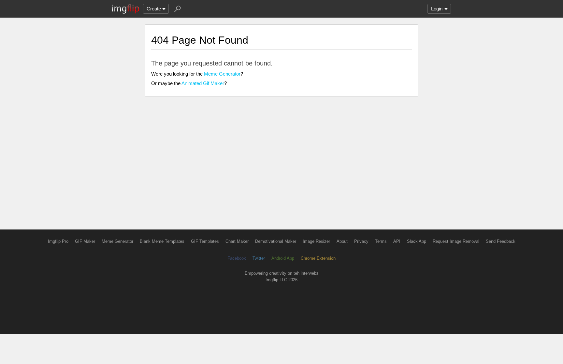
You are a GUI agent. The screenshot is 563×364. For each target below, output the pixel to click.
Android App (282, 258)
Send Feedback (500, 241)
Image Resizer (316, 241)
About (342, 241)
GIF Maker (85, 241)
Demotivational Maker (275, 241)
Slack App (416, 241)
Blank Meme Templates (162, 241)
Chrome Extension (318, 258)
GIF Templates (205, 241)
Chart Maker (237, 241)
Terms (381, 241)
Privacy (361, 241)
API (396, 241)
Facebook (236, 258)
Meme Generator (222, 74)
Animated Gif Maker (202, 83)
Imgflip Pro (58, 241)
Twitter (259, 258)
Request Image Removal (456, 241)
